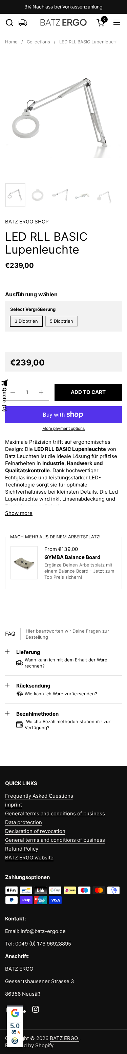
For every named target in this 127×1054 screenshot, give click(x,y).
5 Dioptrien (61, 321)
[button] (9, 22)
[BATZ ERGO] (63, 22)
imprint (13, 804)
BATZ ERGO (64, 1038)
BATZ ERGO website (29, 857)
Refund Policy (21, 849)
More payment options (63, 428)
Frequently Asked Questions (39, 796)
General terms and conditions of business (55, 813)
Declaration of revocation (35, 831)
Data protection (23, 822)
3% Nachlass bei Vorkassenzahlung (63, 6)
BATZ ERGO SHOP (27, 221)
